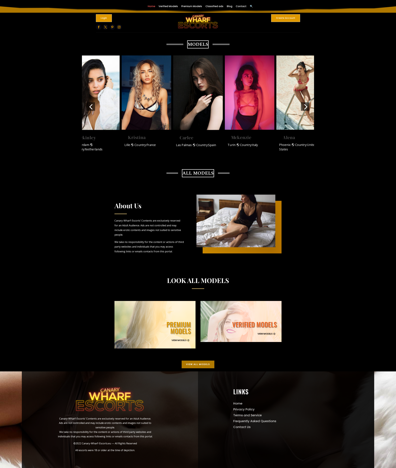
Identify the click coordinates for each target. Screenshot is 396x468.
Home (151, 6)
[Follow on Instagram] (119, 27)
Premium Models (191, 6)
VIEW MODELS (179, 340)
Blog (229, 6)
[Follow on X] (105, 27)
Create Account (285, 18)
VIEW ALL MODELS (198, 364)
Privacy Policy (244, 409)
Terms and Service (247, 415)
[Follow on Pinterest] (112, 27)
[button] (91, 106)
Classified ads (214, 6)
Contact (241, 6)
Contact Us (242, 427)
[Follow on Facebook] (98, 27)
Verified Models (168, 6)
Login (104, 18)
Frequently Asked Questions (254, 421)
